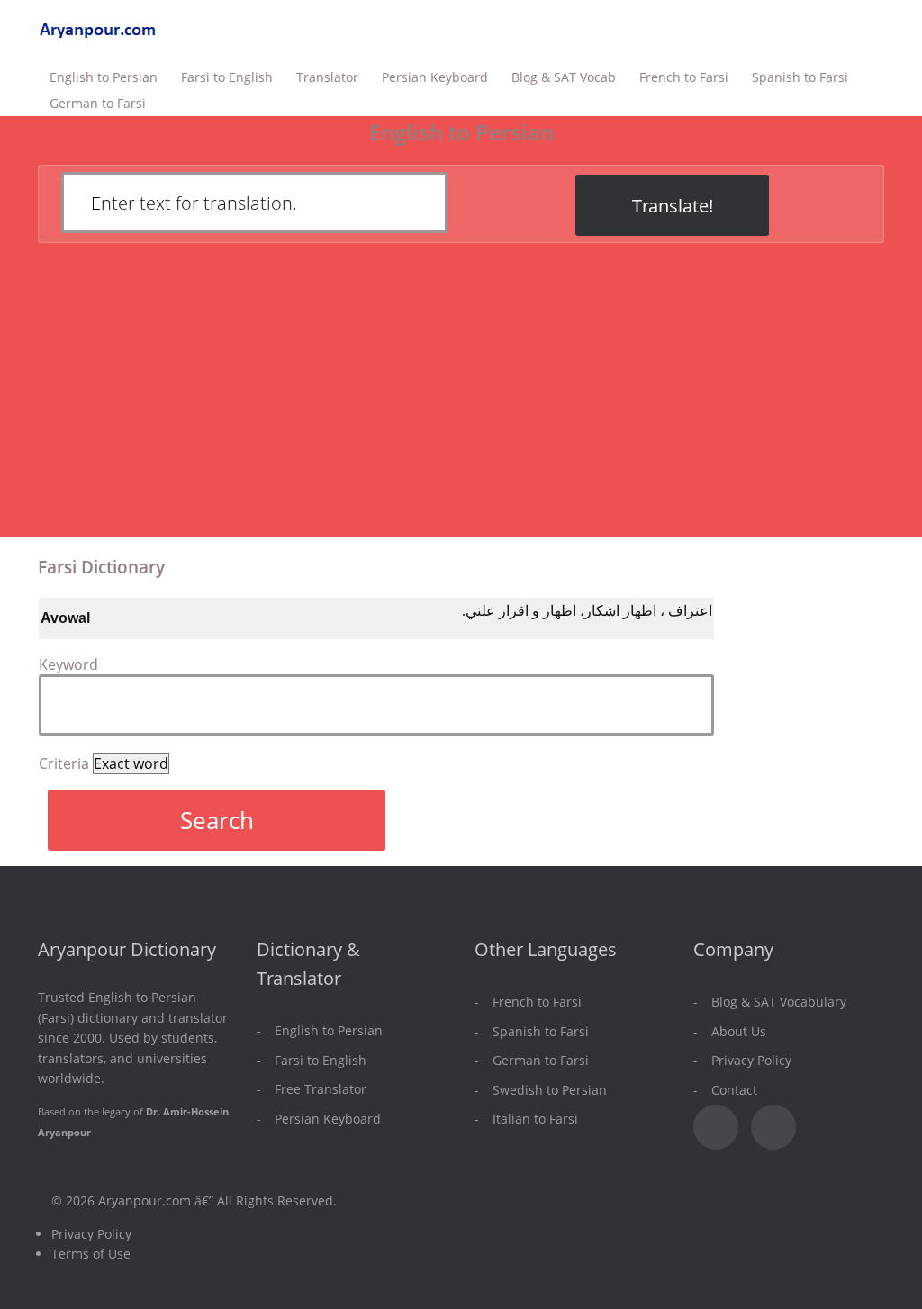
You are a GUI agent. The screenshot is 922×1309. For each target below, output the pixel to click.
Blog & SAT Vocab (563, 77)
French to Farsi (683, 77)
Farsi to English (227, 77)
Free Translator (320, 1088)
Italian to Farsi (535, 1118)
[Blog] (773, 1127)
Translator (327, 77)
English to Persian (104, 77)
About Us (738, 1031)
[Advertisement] (461, 401)
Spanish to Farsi (800, 77)
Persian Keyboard (435, 77)
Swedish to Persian (550, 1089)
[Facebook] (715, 1127)
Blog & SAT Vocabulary (778, 1001)
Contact (734, 1089)
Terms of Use (91, 1253)
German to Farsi (98, 103)
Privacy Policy (751, 1060)
